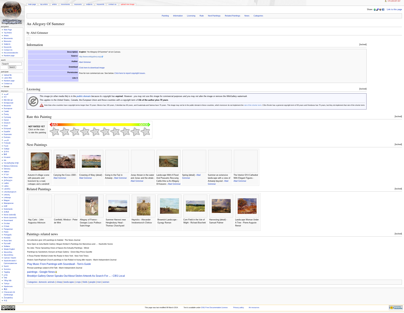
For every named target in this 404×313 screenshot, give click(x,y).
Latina (6, 186)
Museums (78, 4)
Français (7, 143)
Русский (7, 243)
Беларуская (8, 103)
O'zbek (6, 226)
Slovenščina (8, 255)
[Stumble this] (375, 9)
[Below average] (85, 132)
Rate (202, 16)
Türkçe (6, 283)
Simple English (9, 249)
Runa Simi (8, 240)
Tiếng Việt (7, 280)
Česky (6, 114)
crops (78, 282)
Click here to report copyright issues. (130, 73)
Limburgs (7, 197)
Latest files (8, 78)
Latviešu (7, 189)
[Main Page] (12, 12)
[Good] (105, 132)
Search (3, 60)
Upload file (8, 75)
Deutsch (7, 123)
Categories (258, 16)
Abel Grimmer (39, 33)
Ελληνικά (7, 128)
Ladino (6, 183)
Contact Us (112, 4)
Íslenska (7, 169)
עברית (6, 174)
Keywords (100, 4)
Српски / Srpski (10, 258)
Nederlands (8, 209)
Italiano (6, 172)
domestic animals (47, 282)
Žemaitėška (8, 298)
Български (8, 108)
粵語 (5, 289)
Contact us (8, 83)
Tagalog (7, 272)
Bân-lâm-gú (8, 100)
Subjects (89, 4)
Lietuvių (7, 195)
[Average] (95, 132)
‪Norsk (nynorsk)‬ (10, 217)
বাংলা (5, 97)
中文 (5, 300)
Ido (5, 160)
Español (7, 131)
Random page (9, 56)
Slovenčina (8, 252)
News (246, 16)
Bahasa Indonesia (11, 166)
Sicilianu (7, 246)
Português (8, 235)
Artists (54, 4)
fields (85, 282)
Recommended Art (11, 53)
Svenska (7, 269)
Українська (8, 286)
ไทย (5, 278)
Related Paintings (232, 16)
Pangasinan (8, 229)
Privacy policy (238, 307)
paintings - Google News (41, 272)
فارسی (6, 140)
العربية (6, 94)
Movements (65, 4)
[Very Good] (115, 132)
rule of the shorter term (252, 105)
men (99, 282)
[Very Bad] (54, 132)
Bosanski (7, 106)
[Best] (135, 132)
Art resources (254, 307)
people (92, 282)
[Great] (125, 132)
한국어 (6, 151)
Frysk (6, 146)
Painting (165, 16)
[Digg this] (380, 9)
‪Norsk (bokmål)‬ (10, 215)
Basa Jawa (8, 177)
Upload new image (127, 4)
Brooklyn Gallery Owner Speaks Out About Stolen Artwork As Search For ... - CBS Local (76, 275)
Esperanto (8, 134)
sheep (59, 282)
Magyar (7, 200)
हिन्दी (5, 154)
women (106, 282)
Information (178, 16)
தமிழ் (6, 275)
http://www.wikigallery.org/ (90, 57)
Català (6, 111)
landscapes (69, 282)
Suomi (6, 266)
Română (7, 238)
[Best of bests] (145, 132)
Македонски (8, 203)
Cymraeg (7, 117)
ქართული (8, 180)
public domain (84, 96)
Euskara (7, 137)
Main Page (32, 4)
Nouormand (8, 220)
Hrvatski (7, 157)
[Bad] (64, 132)
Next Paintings (214, 16)
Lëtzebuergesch (10, 192)
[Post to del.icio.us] (377, 9)
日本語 (6, 212)
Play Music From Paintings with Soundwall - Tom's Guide (59, 264)
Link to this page (394, 9)
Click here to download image (92, 68)
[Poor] (74, 132)
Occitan (7, 223)
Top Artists (44, 4)
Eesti (6, 126)
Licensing (191, 16)
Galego (6, 149)
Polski (6, 232)
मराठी (5, 206)
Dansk (6, 120)
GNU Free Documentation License (214, 307)
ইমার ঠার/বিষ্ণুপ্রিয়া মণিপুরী (11, 163)
